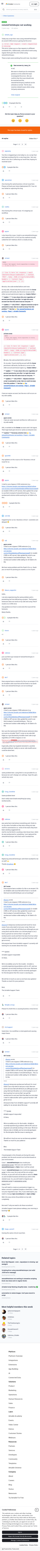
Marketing (12, 1390)
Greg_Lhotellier (10, 792)
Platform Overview (16, 1356)
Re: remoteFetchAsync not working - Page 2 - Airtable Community (19, 385)
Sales (11, 1403)
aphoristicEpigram (14, 1311)
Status (11, 1489)
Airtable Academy (15, 1416)
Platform (12, 1351)
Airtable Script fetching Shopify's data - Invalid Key (19, 1287)
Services (12, 1450)
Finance (12, 1407)
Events (11, 1420)
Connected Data (15, 1377)
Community (13, 1459)
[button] (2, 4)
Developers (13, 1455)
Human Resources (16, 1399)
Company (12, 1472)
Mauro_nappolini (10, 590)
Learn (11, 1412)
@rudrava (10, 864)
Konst (7, 631)
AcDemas (11, 1317)
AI (9, 1373)
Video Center (13, 1424)
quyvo (7, 231)
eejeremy (8, 151)
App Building (13, 1369)
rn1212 (7, 769)
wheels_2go (9, 35)
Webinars (12, 1437)
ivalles (7, 207)
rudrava (7, 653)
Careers (11, 1480)
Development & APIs (8, 1267)
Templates (12, 1463)
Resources (13, 1442)
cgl (6, 540)
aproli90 (7, 456)
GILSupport (9, 1027)
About (11, 1476)
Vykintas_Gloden (13, 1335)
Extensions (13, 1364)
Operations (13, 1394)
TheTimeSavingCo (14, 1323)
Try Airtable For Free (16, 1498)
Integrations (13, 1360)
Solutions (12, 1382)
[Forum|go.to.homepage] (12, 4)
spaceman (8, 180)
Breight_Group (10, 1005)
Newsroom (13, 1493)
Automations (6, 1283)
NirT (6, 677)
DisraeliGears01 (13, 1329)
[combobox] (20, 9)
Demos (11, 1429)
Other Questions (8, 16)
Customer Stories (15, 1433)
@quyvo (6, 900)
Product (12, 1386)
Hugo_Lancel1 (9, 1229)
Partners (12, 1446)
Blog (10, 1485)
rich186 (7, 516)
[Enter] (3, 9)
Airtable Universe (15, 1467)
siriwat (7, 258)
